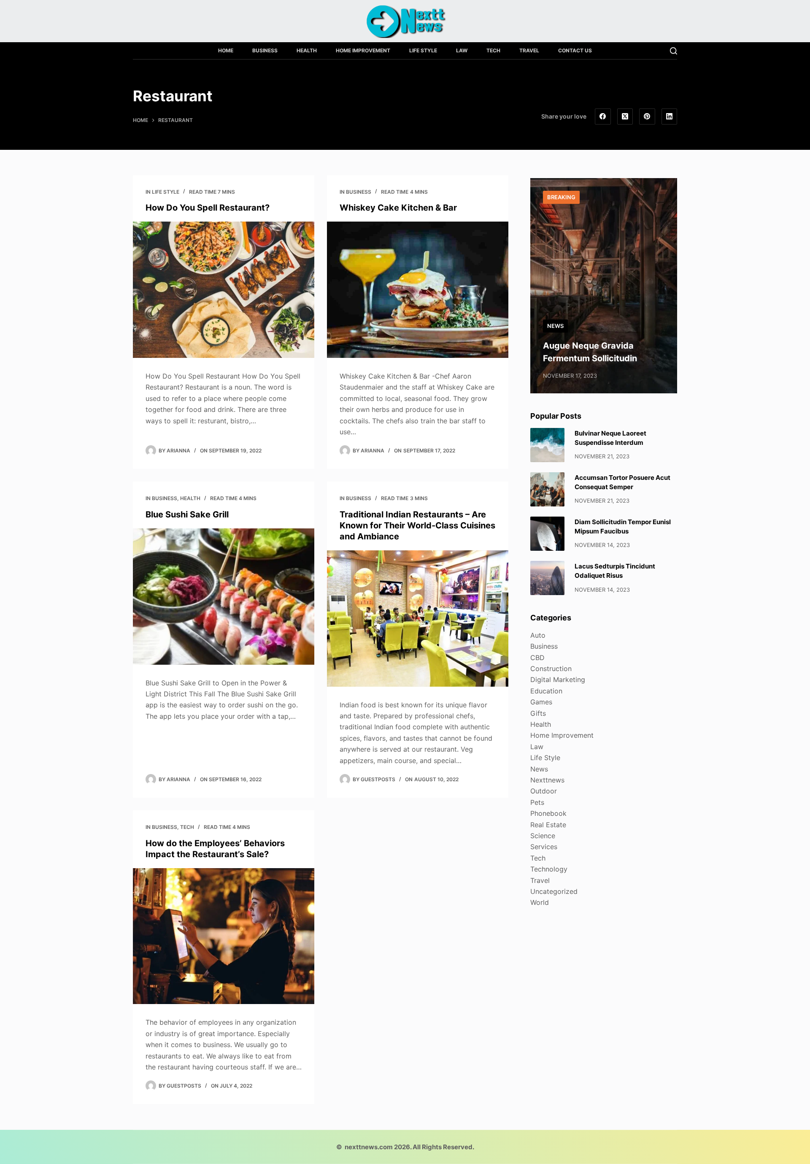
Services (543, 846)
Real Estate (548, 824)
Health (307, 50)
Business (265, 50)
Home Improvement (363, 50)
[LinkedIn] (670, 116)
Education (546, 691)
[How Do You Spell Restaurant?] (223, 290)
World (539, 902)
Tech (493, 50)
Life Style (423, 50)
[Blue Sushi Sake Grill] (223, 596)
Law (461, 50)
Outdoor (543, 791)
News (555, 325)
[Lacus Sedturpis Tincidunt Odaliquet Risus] (547, 578)
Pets (537, 802)
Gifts (538, 713)
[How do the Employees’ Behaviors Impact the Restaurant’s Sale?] (223, 936)
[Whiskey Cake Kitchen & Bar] (417, 290)
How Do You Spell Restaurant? (208, 208)
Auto (537, 635)
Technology (548, 869)
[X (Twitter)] (625, 116)
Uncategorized (554, 891)
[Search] (673, 50)
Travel (529, 50)
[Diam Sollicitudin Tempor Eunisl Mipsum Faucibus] (547, 534)
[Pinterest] (647, 116)
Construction (551, 668)
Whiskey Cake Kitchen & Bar (398, 208)
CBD (537, 657)
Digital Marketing (557, 679)
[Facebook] (603, 116)
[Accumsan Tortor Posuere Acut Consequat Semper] (547, 489)
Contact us (575, 50)
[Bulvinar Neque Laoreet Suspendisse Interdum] (547, 445)
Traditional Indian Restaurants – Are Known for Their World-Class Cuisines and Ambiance (417, 525)
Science (542, 835)
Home (225, 50)
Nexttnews (547, 780)
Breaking (561, 197)
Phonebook (548, 813)
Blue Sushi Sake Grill (187, 514)
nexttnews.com (369, 1147)
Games (541, 702)
